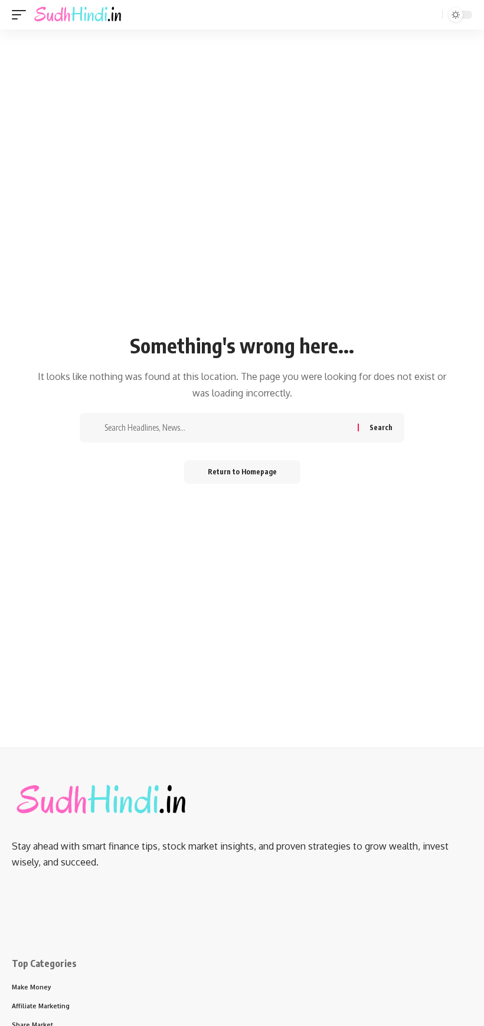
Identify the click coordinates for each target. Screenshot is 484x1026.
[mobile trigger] (22, 14)
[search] (432, 15)
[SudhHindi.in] (77, 14)
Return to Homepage (242, 471)
